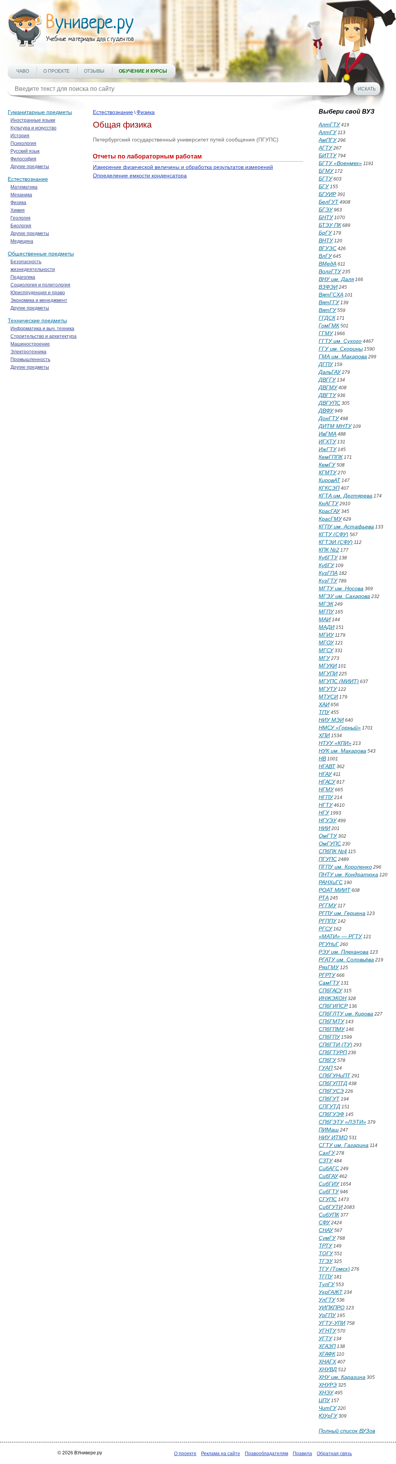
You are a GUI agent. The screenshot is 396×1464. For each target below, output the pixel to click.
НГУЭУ (327, 820)
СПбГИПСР (333, 1006)
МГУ (324, 658)
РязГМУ (329, 967)
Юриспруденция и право (37, 292)
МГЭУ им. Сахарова (344, 596)
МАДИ (327, 627)
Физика (18, 202)
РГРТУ (327, 975)
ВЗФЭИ (328, 287)
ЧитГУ (327, 1408)
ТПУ (324, 712)
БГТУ (325, 179)
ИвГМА (327, 434)
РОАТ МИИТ (334, 890)
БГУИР (327, 194)
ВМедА (327, 264)
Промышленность (30, 359)
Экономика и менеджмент (38, 300)
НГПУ (326, 797)
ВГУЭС (327, 248)
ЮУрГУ (328, 1416)
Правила (302, 1453)
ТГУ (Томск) (334, 1269)
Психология (23, 143)
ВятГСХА (331, 294)
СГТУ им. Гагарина (344, 1145)
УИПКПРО (332, 1307)
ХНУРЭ (328, 1385)
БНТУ (326, 217)
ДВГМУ (328, 387)
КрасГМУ (330, 519)
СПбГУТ (329, 1099)
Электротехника (28, 351)
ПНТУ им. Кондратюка (348, 874)
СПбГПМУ (332, 1029)
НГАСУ (327, 782)
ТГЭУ (326, 1261)
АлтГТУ (329, 124)
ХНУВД (328, 1369)
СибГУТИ (331, 1207)
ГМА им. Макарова (343, 356)
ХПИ (324, 735)
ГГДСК (327, 318)
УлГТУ (327, 1300)
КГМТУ (327, 472)
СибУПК (329, 1215)
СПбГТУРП (333, 1052)
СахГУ (327, 1153)
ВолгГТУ (330, 271)
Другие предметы (29, 166)
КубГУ (326, 565)
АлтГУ (327, 132)
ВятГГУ (329, 302)
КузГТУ (328, 581)
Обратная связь (334, 1453)
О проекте (56, 71)
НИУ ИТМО (333, 1137)
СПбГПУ (329, 1037)
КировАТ (329, 480)
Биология (20, 225)
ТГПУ (326, 1276)
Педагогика (22, 277)
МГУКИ (328, 666)
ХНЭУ (326, 1392)
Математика (24, 187)
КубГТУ (328, 557)
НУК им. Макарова (342, 751)
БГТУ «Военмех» (340, 163)
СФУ (324, 1222)
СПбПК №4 (333, 851)
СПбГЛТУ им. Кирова (346, 1014)
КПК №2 (329, 550)
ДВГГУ (327, 380)
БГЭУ (326, 209)
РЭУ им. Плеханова (344, 952)
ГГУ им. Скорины (341, 349)
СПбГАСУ (330, 990)
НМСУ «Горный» (340, 727)
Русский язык (24, 151)
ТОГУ (326, 1253)
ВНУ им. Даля (336, 279)
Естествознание (28, 179)
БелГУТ (328, 202)
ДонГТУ (329, 418)
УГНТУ (327, 1331)
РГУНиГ (329, 944)
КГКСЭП (329, 488)
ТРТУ (325, 1245)
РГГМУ (327, 905)
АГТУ (325, 148)
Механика (21, 195)
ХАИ (324, 704)
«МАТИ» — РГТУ (340, 936)
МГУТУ (328, 689)
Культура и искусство (33, 128)
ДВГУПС (329, 403)
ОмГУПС (330, 843)
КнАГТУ (328, 503)
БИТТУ (327, 155)
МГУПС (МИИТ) (339, 681)
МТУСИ (328, 697)
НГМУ (326, 789)
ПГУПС (328, 859)
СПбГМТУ (331, 1021)
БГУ (324, 186)
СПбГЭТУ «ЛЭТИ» (342, 1122)
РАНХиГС (331, 882)
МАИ (325, 619)
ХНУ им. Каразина (342, 1377)
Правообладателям (266, 1453)
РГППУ (327, 921)
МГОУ (326, 642)
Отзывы (94, 71)
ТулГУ (327, 1284)
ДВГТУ (327, 395)
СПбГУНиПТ (334, 1075)
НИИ (324, 828)
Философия (23, 159)
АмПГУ (327, 140)
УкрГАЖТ (331, 1292)
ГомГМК (329, 325)
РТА (324, 898)
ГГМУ (326, 333)
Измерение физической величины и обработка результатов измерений (183, 167)
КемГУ (327, 465)
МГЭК (326, 604)
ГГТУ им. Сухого (340, 341)
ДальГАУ (330, 372)
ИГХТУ (327, 441)
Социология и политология (40, 285)
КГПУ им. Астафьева (346, 526)
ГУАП (326, 1068)
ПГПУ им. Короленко (345, 867)
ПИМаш (329, 1130)
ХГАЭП (327, 1346)
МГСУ (326, 650)
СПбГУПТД (333, 1083)
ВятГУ (327, 310)
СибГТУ (329, 1191)
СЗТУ (326, 1160)
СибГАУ (328, 1176)
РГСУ (325, 928)
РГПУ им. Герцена (342, 913)
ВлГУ (325, 256)
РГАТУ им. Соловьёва (346, 959)
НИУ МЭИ (331, 720)
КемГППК (331, 457)
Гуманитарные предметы (40, 112)
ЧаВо (22, 71)
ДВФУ (326, 410)
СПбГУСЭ (331, 1091)
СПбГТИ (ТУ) (335, 1044)
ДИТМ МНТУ (335, 426)
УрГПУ (327, 1315)
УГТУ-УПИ (332, 1323)
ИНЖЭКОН (332, 998)
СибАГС (329, 1168)
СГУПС (328, 1199)
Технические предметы (37, 320)
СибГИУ (329, 1184)
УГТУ (325, 1338)
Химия (17, 210)
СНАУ (326, 1230)
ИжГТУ (327, 449)
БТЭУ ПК (330, 225)
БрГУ (325, 233)
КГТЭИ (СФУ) (336, 542)
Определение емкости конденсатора (140, 175)
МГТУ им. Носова (341, 588)
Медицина (21, 241)
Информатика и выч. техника (42, 328)
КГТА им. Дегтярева (345, 496)
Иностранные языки (32, 120)
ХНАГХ (327, 1361)
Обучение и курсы (143, 71)
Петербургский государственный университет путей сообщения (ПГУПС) (185, 139)
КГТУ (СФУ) (333, 534)
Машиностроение (30, 344)
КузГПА (328, 573)
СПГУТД (329, 1106)
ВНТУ (326, 240)
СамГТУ (329, 983)
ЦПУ (324, 1400)
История (19, 135)
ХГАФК (327, 1354)
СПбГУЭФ (331, 1114)
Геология (20, 218)
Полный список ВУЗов (347, 1431)
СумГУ (327, 1238)
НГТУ (326, 805)
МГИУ (326, 635)
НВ (322, 758)
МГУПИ (328, 673)
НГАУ (325, 774)
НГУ (324, 813)
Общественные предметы (41, 254)
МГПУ (326, 611)
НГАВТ (327, 766)
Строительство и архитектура (43, 336)
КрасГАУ (329, 511)
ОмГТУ (328, 836)
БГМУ (326, 171)
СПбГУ (327, 1060)
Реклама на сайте (220, 1453)
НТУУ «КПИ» (335, 743)
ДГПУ (326, 364)
